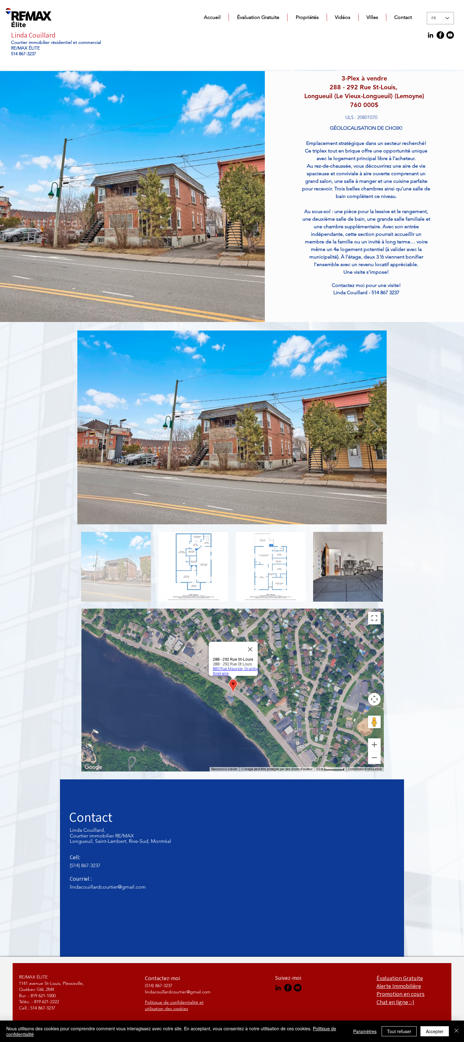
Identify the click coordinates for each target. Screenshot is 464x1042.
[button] (307, 17)
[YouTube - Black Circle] (450, 35)
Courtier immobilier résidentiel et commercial (56, 42)
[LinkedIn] (430, 35)
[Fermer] (456, 1031)
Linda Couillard (33, 35)
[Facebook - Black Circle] (440, 35)
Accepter (434, 1031)
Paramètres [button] (365, 1031)
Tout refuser (399, 1031)
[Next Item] (375, 427)
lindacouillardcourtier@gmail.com (108, 887)
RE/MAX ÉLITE (25, 48)
